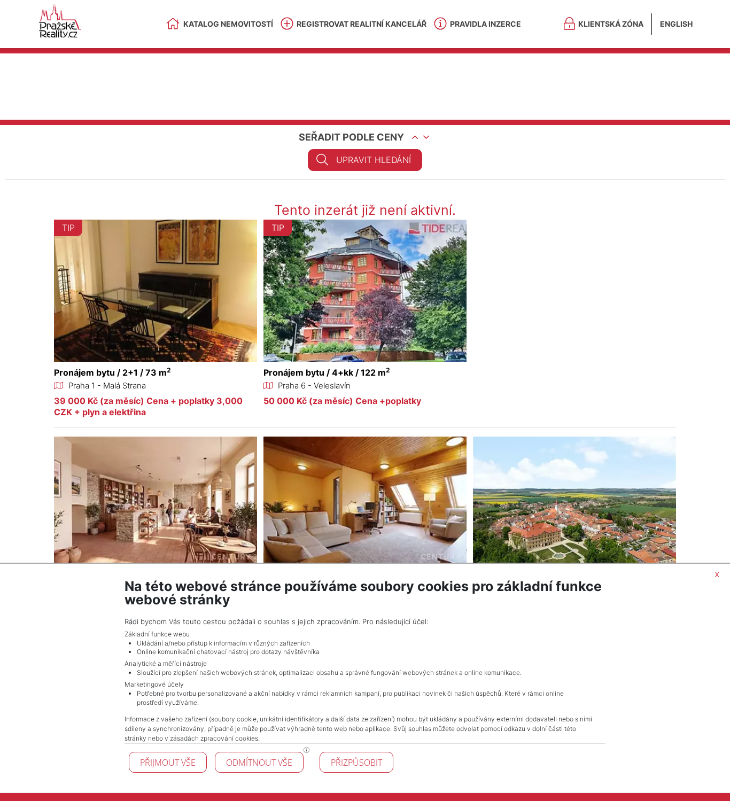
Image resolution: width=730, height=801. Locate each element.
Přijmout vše (168, 762)
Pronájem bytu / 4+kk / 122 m (326, 372)
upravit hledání (373, 159)
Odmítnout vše (259, 762)
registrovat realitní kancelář (361, 23)
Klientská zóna (610, 23)
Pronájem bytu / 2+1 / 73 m (112, 372)
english (676, 23)
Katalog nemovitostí (228, 23)
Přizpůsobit (356, 762)
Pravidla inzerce (485, 23)
